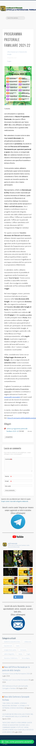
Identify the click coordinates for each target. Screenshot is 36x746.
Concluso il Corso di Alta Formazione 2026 (16, 674)
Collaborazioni (27, 642)
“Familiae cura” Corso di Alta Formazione (15, 680)
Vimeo (19, 22)
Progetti (9, 61)
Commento (8, 459)
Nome (8, 476)
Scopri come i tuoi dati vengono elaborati (14, 501)
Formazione (23, 650)
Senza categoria (26, 658)
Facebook (15, 22)
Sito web (8, 486)
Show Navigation (29, 17)
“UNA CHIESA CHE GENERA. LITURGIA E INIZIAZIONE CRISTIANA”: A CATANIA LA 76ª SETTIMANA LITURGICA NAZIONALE (15, 705)
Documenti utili (8, 646)
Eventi (17, 646)
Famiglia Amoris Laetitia (10, 650)
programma (9, 437)
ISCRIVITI (19, 597)
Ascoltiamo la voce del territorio (12, 642)
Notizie (20, 654)
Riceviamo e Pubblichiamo (10, 658)
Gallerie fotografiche (9, 654)
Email (8, 481)
